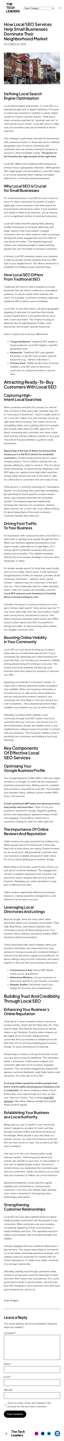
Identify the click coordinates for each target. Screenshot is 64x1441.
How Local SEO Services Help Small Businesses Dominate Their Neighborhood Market (28, 31)
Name (8, 1364)
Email (7, 1377)
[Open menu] (60, 8)
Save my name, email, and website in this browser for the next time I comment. (29, 1405)
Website (8, 1390)
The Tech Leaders (13, 7)
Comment (10, 1333)
